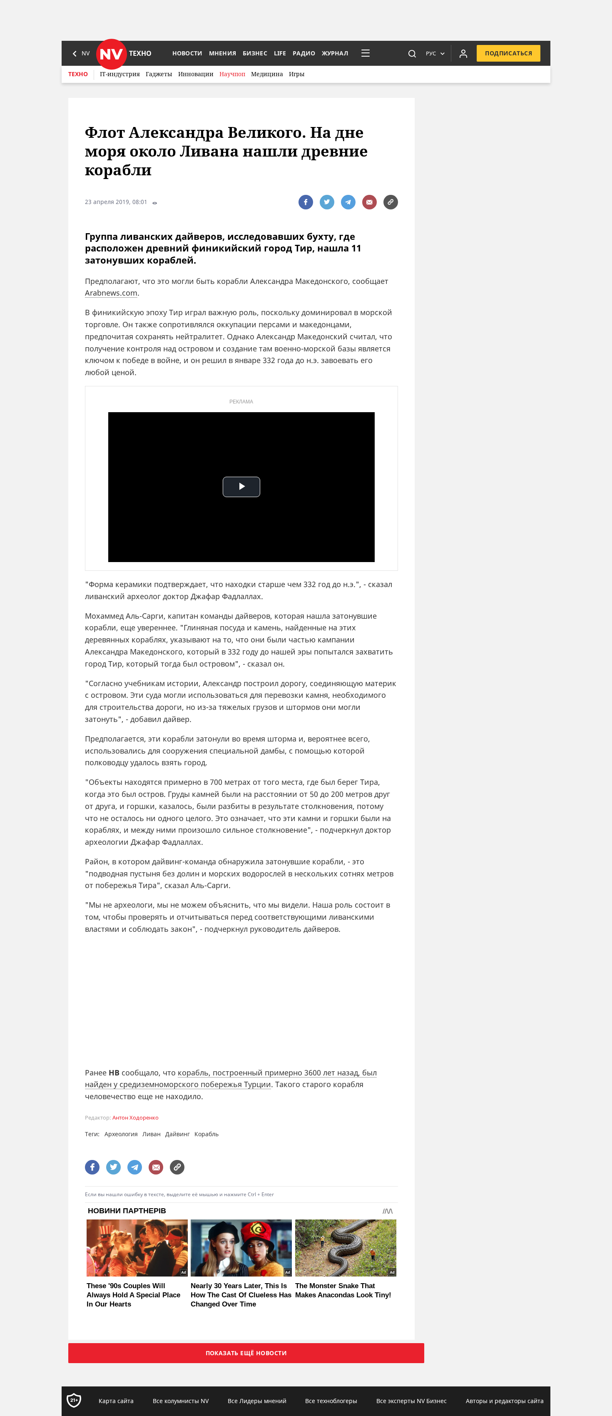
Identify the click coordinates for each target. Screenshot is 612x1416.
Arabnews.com (111, 293)
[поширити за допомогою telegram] (348, 202)
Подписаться (508, 53)
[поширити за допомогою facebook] (306, 202)
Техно (78, 74)
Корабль (206, 1134)
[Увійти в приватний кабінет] (463, 53)
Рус (431, 53)
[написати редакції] (369, 202)
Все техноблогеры (331, 1401)
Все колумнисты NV (181, 1401)
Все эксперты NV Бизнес (411, 1401)
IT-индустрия (120, 74)
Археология (121, 1134)
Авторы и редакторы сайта (505, 1401)
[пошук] (412, 53)
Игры (297, 74)
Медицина (267, 74)
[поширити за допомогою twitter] (327, 202)
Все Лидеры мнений (257, 1401)
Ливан (151, 1134)
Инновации (196, 74)
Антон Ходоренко (135, 1117)
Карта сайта (116, 1401)
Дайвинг (177, 1134)
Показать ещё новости (246, 1353)
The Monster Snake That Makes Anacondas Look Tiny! (343, 1290)
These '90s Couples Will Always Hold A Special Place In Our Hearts (133, 1295)
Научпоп (232, 74)
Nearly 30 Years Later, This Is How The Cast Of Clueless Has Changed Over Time (241, 1295)
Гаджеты (159, 74)
